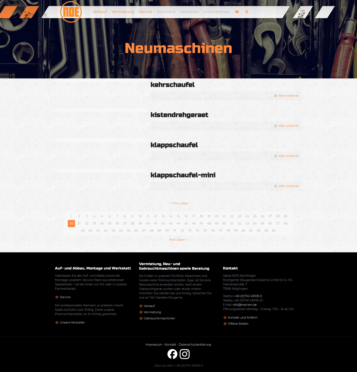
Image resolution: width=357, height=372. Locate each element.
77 (220, 231)
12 (155, 216)
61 (98, 231)
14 (170, 216)
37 (125, 223)
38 (132, 223)
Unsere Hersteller (72, 322)
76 (213, 231)
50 (224, 223)
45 (186, 223)
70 (167, 231)
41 (155, 223)
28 (278, 216)
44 (178, 223)
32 (86, 223)
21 (224, 216)
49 (217, 223)
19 (209, 216)
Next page (176, 239)
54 (255, 223)
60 (90, 231)
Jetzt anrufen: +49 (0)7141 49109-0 (178, 365)
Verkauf (149, 306)
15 (178, 216)
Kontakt (170, 344)
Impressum (154, 344)
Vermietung (152, 312)
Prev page (180, 203)
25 (255, 216)
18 (201, 216)
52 (239, 223)
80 (243, 231)
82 (259, 231)
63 (113, 231)
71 (174, 231)
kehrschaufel (173, 85)
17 (193, 216)
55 (262, 223)
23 (239, 216)
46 (194, 223)
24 (247, 216)
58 (285, 223)
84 (274, 231)
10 (140, 216)
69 (159, 231)
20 (216, 216)
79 (236, 231)
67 (144, 231)
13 (163, 216)
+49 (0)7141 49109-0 (248, 296)
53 (247, 223)
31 (79, 223)
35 (109, 223)
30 (71, 223)
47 (201, 223)
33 (94, 223)
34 (102, 223)
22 (232, 216)
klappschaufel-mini (183, 175)
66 (136, 231)
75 (205, 231)
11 (148, 216)
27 (270, 216)
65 (129, 231)
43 (171, 223)
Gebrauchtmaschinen (159, 318)
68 (152, 231)
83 (266, 231)
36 (117, 223)
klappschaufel (174, 145)
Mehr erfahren (288, 96)
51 (232, 223)
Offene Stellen (238, 324)
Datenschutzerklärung (195, 344)
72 (182, 231)
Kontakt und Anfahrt (243, 317)
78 (228, 231)
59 (83, 231)
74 (197, 231)
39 (140, 223)
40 (148, 223)
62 (106, 231)
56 (270, 223)
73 (190, 231)
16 (186, 216)
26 (262, 216)
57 (278, 223)
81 (251, 231)
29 (285, 216)
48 (209, 223)
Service (65, 297)
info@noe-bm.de (245, 305)
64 (121, 231)
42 (163, 223)
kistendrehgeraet (179, 115)
